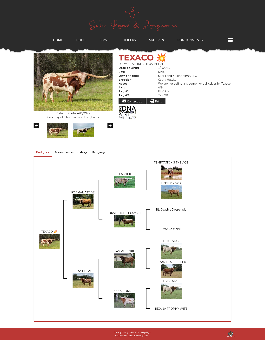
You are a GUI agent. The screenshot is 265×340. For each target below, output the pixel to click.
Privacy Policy (121, 332)
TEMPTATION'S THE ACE (171, 162)
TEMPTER (124, 174)
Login (148, 332)
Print (158, 101)
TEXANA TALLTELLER (171, 262)
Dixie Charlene (171, 229)
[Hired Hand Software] (230, 335)
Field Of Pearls (171, 183)
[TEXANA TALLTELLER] (171, 270)
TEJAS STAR (171, 241)
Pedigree (42, 152)
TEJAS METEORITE (124, 251)
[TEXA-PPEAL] (83, 280)
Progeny (98, 152)
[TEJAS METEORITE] (124, 260)
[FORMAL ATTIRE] (83, 201)
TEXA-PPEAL (155, 64)
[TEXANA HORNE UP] (124, 300)
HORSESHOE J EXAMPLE (124, 213)
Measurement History (71, 152)
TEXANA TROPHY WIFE (171, 308)
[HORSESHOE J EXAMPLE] (124, 221)
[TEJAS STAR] (171, 251)
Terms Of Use (137, 332)
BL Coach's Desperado (171, 209)
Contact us (134, 101)
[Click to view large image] (73, 82)
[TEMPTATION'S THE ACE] (171, 172)
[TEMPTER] (124, 182)
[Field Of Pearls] (171, 192)
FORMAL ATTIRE (130, 64)
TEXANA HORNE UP (124, 291)
